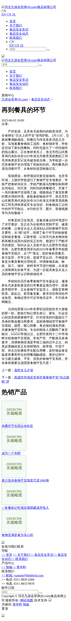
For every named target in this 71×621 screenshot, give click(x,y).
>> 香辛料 (19, 567)
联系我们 (15, 37)
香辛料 (17, 604)
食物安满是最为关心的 (17, 535)
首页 (12, 21)
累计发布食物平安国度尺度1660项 (25, 480)
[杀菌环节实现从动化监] (14, 422)
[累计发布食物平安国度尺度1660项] (14, 476)
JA (14, 14)
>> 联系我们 (19, 559)
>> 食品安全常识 (41, 554)
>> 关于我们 (21, 554)
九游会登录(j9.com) (15, 99)
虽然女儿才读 (23, 370)
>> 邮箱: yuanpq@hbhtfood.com (22, 575)
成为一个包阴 (11, 453)
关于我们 (15, 25)
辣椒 (26, 604)
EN (4, 14)
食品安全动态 (18, 33)
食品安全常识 (18, 29)
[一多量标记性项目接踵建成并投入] (14, 504)
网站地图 (26, 600)
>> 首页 (7, 554)
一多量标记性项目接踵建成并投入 (25, 507)
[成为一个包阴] (14, 449)
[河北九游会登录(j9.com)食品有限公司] (29, 7)
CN (9, 14)
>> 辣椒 (7, 567)
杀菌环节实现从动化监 (17, 426)
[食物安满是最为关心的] (14, 531)
